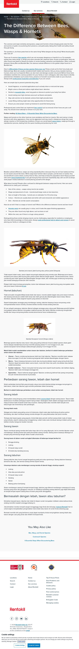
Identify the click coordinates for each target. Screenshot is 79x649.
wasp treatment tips (18, 178)
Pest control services (29, 17)
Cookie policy (50, 586)
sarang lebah (45, 399)
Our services (15, 17)
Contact (64, 2)
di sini (24, 286)
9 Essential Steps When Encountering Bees (39, 541)
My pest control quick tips (48, 17)
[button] (39, 37)
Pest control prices (52, 592)
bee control (38, 108)
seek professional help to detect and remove (53, 220)
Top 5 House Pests (52, 578)
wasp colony (56, 121)
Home (6, 17)
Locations (46, 2)
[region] (39, 640)
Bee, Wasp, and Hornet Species (39, 533)
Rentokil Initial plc (22, 625)
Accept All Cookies (34, 645)
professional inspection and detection (26, 79)
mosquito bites (20, 92)
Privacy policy (51, 589)
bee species (22, 57)
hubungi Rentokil (62, 507)
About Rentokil (33, 587)
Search (55, 2)
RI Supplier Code (52, 600)
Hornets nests (13, 208)
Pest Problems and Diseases (52, 582)
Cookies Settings (20, 645)
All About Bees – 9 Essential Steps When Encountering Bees (36, 113)
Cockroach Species (39, 537)
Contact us (32, 581)
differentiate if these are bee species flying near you (27, 69)
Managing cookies (52, 603)
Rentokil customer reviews (52, 596)
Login (73, 2)
